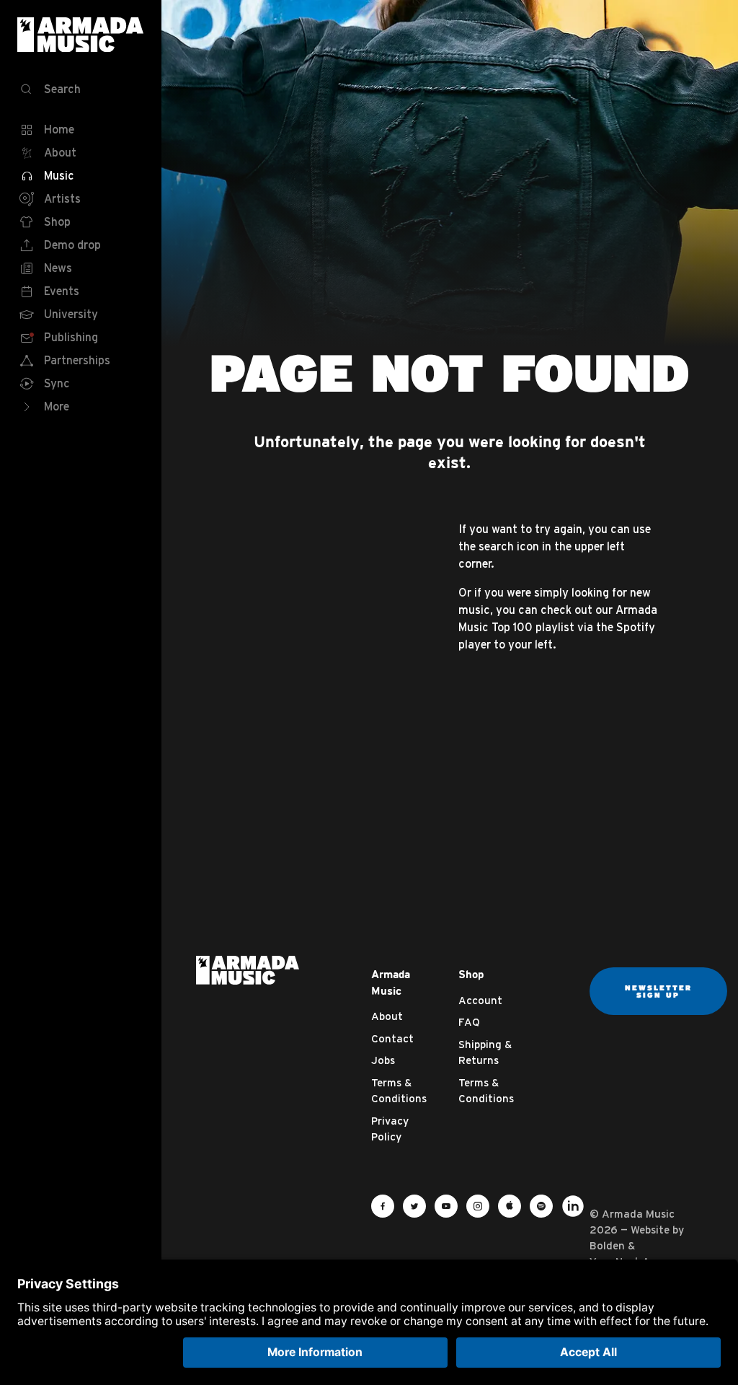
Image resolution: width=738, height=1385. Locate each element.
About (387, 1016)
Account (480, 1000)
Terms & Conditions (399, 1090)
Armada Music (80, 34)
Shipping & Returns (485, 1052)
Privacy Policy (390, 1128)
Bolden (607, 1245)
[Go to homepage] (247, 968)
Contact (392, 1038)
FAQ (469, 1022)
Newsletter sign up (658, 991)
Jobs (383, 1060)
